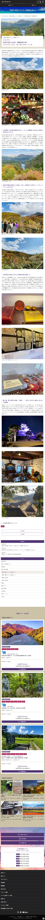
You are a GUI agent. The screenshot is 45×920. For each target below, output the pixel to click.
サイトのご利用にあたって (12, 916)
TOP (2, 16)
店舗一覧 (23, 843)
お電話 (40, 2)
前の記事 (22, 531)
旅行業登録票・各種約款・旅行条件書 (31, 916)
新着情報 (3, 885)
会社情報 (3, 882)
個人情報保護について (21, 916)
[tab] (43, 2)
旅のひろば (6, 16)
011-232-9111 (24, 863)
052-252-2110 (24, 859)
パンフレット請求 (4, 905)
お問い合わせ (23, 834)
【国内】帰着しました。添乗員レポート (16, 16)
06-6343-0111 (24, 856)
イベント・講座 (4, 892)
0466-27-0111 (24, 866)
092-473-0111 (24, 861)
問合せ (38, 2)
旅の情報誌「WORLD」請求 (7, 908)
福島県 (2, 526)
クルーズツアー (4, 879)
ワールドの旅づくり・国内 (6, 895)
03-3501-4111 (24, 854)
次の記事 (22, 534)
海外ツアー (3, 873)
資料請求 (23, 839)
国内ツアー (3, 876)
